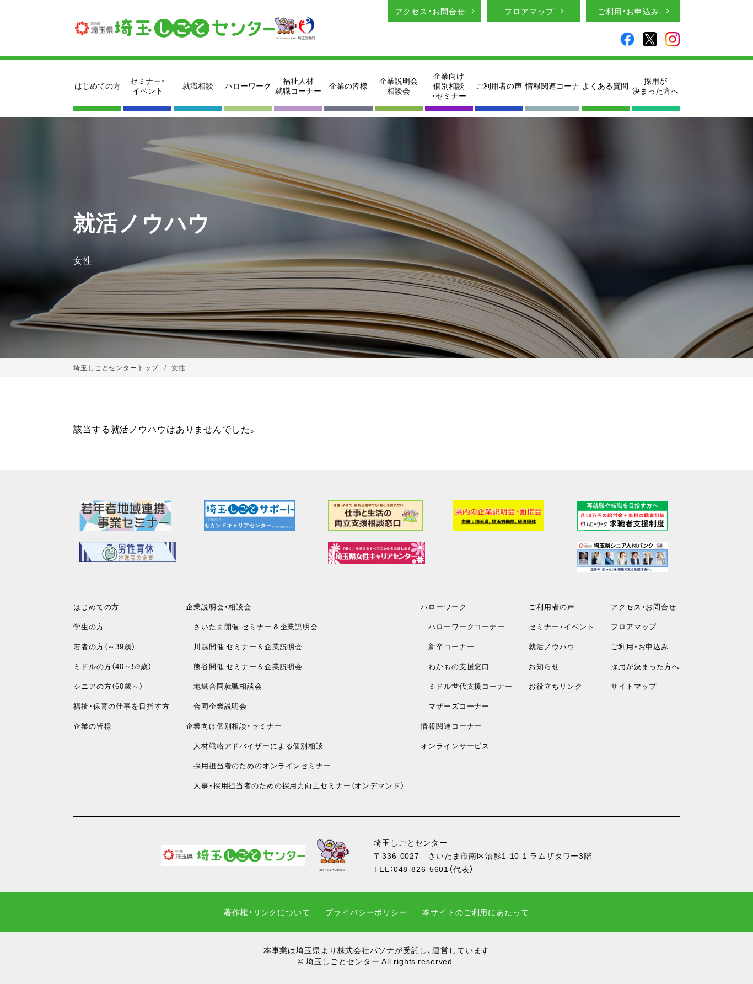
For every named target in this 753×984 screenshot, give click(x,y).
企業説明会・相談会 (218, 606)
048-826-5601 (421, 868)
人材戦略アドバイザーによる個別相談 (255, 745)
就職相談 (197, 85)
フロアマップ (528, 11)
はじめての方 (97, 85)
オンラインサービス (455, 745)
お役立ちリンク (555, 686)
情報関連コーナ (552, 85)
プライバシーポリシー (366, 911)
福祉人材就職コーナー (298, 85)
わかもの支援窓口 (455, 666)
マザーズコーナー (455, 705)
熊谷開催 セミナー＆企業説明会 (244, 666)
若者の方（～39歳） (104, 646)
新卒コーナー (447, 646)
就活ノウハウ (551, 646)
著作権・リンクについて (267, 911)
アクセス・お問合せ (430, 11)
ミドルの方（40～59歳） (112, 666)
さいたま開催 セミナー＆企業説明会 (252, 626)
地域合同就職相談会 (224, 686)
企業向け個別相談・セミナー (449, 86)
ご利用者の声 (499, 85)
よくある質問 (605, 85)
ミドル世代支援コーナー (467, 686)
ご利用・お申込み (628, 11)
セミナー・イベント (147, 85)
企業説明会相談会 (398, 85)
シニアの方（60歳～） (108, 686)
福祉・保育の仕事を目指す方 (121, 705)
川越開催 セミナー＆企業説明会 (244, 646)
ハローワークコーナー (463, 626)
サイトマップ (634, 686)
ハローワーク (248, 85)
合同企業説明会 (216, 705)
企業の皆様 (348, 85)
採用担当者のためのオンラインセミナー (258, 765)
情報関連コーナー (451, 725)
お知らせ (544, 666)
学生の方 (88, 626)
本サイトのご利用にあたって (475, 911)
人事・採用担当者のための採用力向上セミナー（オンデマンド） (295, 785)
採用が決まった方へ (655, 85)
